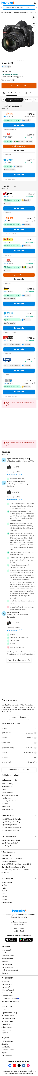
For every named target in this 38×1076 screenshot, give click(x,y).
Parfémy (4, 885)
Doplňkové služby (9, 170)
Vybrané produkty (9, 852)
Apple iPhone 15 (7, 882)
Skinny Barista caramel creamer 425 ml (13, 867)
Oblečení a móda (7, 902)
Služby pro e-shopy (8, 1016)
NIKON (34, 728)
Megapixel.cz (11, 617)
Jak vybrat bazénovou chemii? (11, 840)
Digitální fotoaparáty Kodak (10, 831)
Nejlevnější (28, 100)
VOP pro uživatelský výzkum (10, 1002)
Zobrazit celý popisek (18, 717)
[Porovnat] (34, 17)
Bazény (4, 888)
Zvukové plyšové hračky (9, 801)
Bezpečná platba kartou (9, 999)
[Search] (4, 93)
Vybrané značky (8, 815)
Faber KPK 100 (6, 856)
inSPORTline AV (6, 873)
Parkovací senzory (7, 784)
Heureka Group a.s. (24, 1071)
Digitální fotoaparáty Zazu (10, 825)
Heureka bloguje (7, 964)
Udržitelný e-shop (7, 1056)
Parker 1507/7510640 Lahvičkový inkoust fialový (16, 864)
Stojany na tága (6, 807)
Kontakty (4, 953)
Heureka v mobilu (7, 984)
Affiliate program (7, 1027)
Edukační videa (6, 1030)
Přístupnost (5, 973)
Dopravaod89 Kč (30, 383)
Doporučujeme (7, 879)
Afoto (32, 461)
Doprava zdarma (30, 138)
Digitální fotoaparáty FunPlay (11, 822)
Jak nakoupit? (6, 981)
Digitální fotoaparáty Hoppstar (11, 828)
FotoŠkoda (10, 486)
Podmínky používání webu (24, 1074)
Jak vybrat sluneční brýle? (10, 843)
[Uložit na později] (34, 30)
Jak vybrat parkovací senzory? (11, 846)
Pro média (5, 962)
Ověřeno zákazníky (7, 1041)
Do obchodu (19, 125)
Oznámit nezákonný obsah (10, 970)
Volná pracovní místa (8, 959)
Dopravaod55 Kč (30, 117)
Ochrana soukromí (7, 996)
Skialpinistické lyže (7, 787)
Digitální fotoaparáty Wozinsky (11, 819)
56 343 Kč (31, 114)
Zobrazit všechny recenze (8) (19, 660)
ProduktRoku (6, 1047)
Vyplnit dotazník (19, 931)
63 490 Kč (31, 380)
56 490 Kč (31, 135)
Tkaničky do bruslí (7, 809)
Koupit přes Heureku (19, 146)
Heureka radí (6, 987)
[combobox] (19, 7)
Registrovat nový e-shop (9, 1013)
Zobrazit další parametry (19, 769)
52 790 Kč (31, 194)
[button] (11, 93)
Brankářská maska (7, 792)
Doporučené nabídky (15, 100)
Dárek (30, 141)
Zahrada (4, 897)
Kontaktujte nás (19, 924)
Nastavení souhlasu (8, 993)
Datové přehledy (7, 1024)
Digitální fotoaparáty (5, 13)
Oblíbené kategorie (9, 780)
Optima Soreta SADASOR (9, 861)
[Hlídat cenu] (34, 23)
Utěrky (4, 789)
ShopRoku (5, 1044)
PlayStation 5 (6, 891)
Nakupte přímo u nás (8, 990)
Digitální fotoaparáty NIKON (20, 13)
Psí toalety (5, 804)
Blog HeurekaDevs (7, 967)
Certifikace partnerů (8, 1050)
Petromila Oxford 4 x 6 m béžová (12, 858)
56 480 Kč (31, 239)
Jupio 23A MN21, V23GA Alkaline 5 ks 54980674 (16, 870)
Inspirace (4, 1053)
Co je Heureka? (6, 950)
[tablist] (19, 93)
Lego (3, 894)
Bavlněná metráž (7, 798)
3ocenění (21, 141)
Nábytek (4, 900)
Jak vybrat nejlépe (9, 836)
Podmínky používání (8, 956)
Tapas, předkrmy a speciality (10, 795)
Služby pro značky (7, 1021)
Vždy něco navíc (7, 80)
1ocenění (27, 120)
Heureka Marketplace (8, 1018)
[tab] (11, 93)
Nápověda (5, 1033)
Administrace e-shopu (8, 1010)
